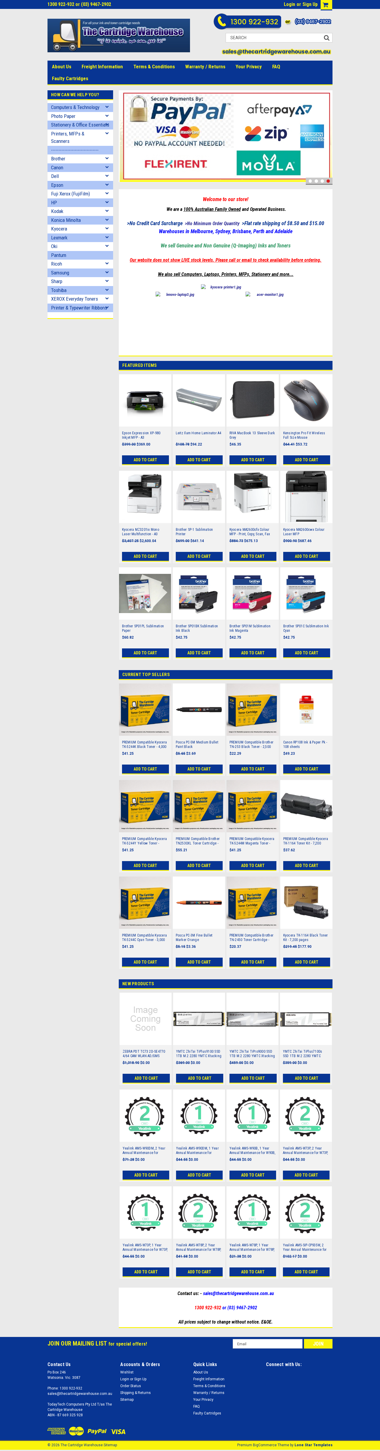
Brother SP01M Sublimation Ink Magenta (249, 628)
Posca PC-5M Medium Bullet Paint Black (197, 744)
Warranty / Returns (205, 67)
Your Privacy (249, 67)
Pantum (58, 255)
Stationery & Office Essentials (80, 125)
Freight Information (102, 67)
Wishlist (127, 1372)
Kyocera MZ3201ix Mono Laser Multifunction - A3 (140, 532)
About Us (61, 67)
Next (326, 138)
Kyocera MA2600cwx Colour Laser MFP (304, 532)
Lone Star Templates (313, 1445)
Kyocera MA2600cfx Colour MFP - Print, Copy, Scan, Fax (249, 532)
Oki (54, 246)
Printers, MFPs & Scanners (67, 137)
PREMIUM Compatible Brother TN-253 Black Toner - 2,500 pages (251, 744)
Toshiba (58, 290)
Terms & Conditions (154, 67)
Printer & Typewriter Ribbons (79, 308)
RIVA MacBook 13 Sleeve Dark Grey (252, 435)
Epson (57, 185)
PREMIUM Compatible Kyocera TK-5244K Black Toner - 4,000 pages (144, 744)
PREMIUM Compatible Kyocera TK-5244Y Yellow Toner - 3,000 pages (144, 841)
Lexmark (59, 238)
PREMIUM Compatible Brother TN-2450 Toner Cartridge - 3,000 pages (251, 937)
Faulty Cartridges (70, 78)
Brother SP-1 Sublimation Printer (194, 532)
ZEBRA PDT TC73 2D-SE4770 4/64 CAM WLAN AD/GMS (144, 1053)
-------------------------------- (75, 150)
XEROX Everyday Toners (74, 299)
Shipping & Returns (135, 1393)
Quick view (145, 422)
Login (289, 4)
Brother (58, 159)
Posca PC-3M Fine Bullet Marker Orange (194, 937)
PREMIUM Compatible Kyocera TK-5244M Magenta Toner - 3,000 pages (252, 841)
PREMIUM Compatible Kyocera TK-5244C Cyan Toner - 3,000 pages (144, 937)
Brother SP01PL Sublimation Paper (143, 628)
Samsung (60, 273)
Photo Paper (63, 116)
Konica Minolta (66, 220)
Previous (125, 138)
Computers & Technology (75, 107)
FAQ (276, 67)
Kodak (57, 211)
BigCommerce (265, 1445)
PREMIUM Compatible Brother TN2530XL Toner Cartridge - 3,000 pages (198, 841)
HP (54, 203)
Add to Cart (145, 459)
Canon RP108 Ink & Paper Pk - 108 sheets (305, 744)
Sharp (56, 281)
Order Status (130, 1386)
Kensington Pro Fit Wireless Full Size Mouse (304, 435)
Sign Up (310, 4)
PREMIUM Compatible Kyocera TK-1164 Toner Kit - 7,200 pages (305, 841)
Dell (55, 176)
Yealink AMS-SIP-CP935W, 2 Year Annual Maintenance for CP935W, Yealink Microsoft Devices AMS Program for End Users (305, 1247)
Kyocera (59, 229)
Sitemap (127, 1400)
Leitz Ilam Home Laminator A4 (198, 433)
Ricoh (56, 264)
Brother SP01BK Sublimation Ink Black (197, 628)
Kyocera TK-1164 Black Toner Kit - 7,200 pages (305, 937)
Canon (57, 167)
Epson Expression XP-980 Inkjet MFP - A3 (141, 435)
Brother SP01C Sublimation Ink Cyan (306, 628)
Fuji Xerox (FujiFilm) (70, 194)
